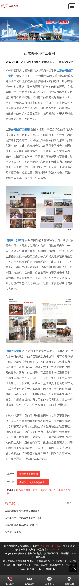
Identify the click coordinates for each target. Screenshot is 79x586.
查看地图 (69, 583)
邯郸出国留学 (41, 564)
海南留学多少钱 (13, 531)
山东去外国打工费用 (26, 489)
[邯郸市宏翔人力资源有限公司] (9, 6)
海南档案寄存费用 (28, 473)
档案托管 (44, 545)
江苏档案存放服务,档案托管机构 (21, 524)
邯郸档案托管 (43, 561)
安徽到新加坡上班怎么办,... (33, 482)
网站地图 (65, 553)
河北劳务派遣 (60, 561)
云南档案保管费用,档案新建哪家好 (22, 510)
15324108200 (56, 549)
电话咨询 (10, 583)
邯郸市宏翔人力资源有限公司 (43, 553)
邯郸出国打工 (34, 568)
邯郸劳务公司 (24, 564)
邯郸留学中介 (57, 564)
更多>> (70, 503)
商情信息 (40, 557)
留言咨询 (49, 583)
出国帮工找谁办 (48, 489)
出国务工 (56, 545)
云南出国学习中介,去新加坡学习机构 (23, 517)
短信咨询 (29, 583)
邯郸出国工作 (50, 568)
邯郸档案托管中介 (25, 561)
